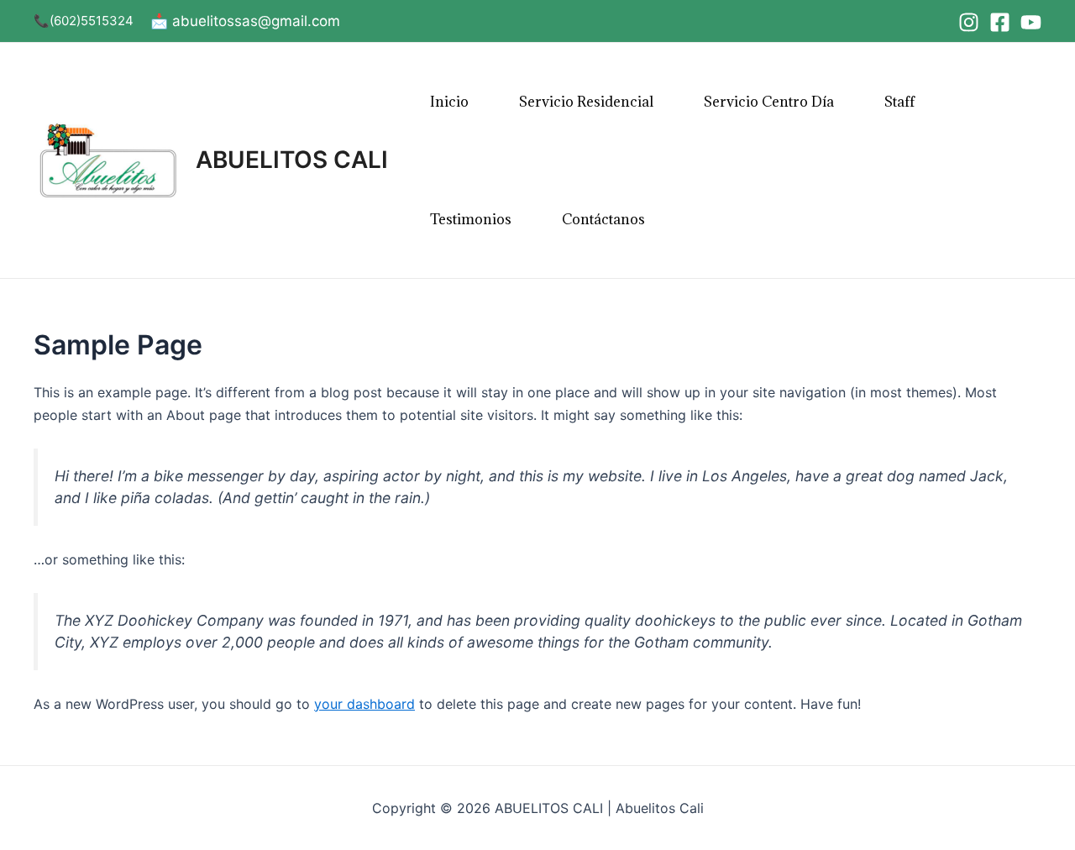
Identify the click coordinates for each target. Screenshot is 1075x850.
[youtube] (1030, 22)
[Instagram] (968, 22)
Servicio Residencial (586, 101)
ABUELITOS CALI (292, 159)
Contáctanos (603, 219)
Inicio (449, 101)
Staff (899, 101)
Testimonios (470, 219)
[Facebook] (999, 22)
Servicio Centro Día (769, 101)
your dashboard (364, 703)
